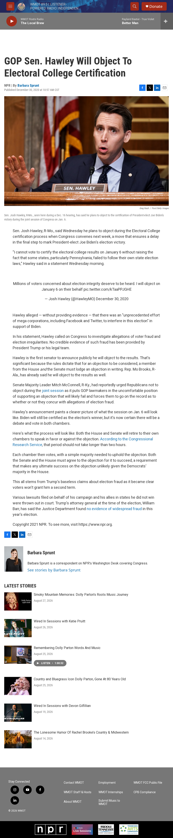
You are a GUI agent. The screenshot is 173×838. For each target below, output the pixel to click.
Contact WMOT (74, 782)
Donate (155, 6)
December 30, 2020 (112, 299)
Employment (107, 782)
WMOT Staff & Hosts (77, 792)
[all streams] (167, 21)
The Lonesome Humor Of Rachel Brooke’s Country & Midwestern (81, 732)
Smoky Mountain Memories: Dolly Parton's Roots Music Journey (81, 595)
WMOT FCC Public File (148, 782)
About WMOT (73, 801)
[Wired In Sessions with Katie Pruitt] (18, 628)
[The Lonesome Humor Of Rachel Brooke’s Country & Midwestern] (18, 739)
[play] (11, 21)
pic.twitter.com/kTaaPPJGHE (108, 289)
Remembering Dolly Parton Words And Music (67, 648)
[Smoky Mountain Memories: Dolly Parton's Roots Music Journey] (18, 601)
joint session (53, 390)
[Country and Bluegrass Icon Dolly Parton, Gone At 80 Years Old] (18, 686)
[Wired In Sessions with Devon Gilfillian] (18, 713)
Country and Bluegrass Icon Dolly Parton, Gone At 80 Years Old (80, 679)
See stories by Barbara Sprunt (54, 569)
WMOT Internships (111, 792)
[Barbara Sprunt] (13, 559)
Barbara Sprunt (28, 85)
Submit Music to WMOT (109, 802)
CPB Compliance (145, 792)
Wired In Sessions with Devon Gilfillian (62, 706)
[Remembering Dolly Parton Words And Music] (18, 655)
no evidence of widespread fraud (114, 509)
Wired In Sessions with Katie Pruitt (59, 621)
